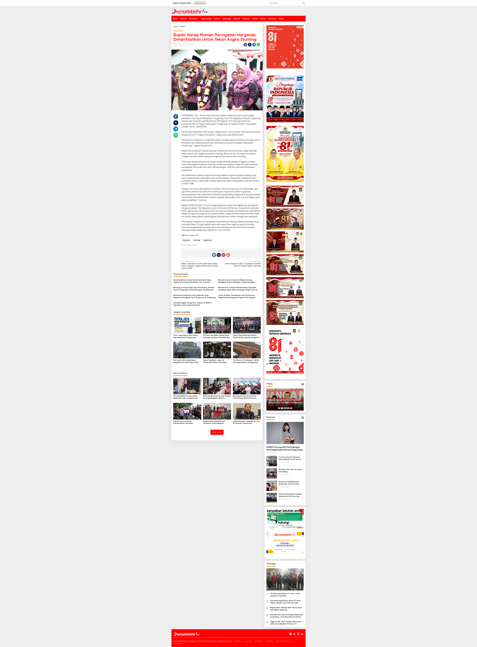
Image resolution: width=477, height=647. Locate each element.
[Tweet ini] (250, 44)
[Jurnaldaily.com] (189, 11)
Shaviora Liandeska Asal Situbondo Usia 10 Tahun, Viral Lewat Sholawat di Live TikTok (290, 483)
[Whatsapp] (258, 44)
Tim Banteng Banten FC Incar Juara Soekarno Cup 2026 (285, 594)
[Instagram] (223, 255)
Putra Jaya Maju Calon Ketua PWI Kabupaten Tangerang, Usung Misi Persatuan (185, 336)
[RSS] (228, 255)
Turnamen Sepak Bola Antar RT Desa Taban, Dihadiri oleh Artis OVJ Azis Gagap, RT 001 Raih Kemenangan (285, 602)
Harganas (178, 30)
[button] (303, 3)
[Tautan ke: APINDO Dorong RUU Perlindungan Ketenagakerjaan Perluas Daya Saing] (285, 433)
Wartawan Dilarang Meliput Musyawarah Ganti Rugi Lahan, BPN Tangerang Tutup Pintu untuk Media (187, 361)
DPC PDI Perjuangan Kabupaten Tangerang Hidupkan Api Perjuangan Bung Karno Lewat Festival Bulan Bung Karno (283, 401)
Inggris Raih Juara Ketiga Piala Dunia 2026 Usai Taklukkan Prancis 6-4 (285, 623)
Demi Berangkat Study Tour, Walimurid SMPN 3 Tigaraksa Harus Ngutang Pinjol (192, 304)
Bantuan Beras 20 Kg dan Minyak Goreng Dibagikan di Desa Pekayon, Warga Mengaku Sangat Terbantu (236, 281)
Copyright (248, 641)
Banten (175, 45)
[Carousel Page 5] (291, 408)
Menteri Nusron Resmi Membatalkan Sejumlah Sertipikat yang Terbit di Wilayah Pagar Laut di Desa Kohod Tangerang (237, 288)
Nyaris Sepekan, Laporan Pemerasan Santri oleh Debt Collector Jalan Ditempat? (214, 361)
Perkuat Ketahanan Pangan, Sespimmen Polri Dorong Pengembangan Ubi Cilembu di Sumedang (290, 495)
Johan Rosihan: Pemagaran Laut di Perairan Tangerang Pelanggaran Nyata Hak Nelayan (236, 296)
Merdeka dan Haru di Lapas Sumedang (290, 470)
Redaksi (238, 641)
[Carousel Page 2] (282, 408)
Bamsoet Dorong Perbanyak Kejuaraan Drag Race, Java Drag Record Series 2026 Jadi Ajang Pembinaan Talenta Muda (286, 616)
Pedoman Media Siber (284, 641)
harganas (186, 240)
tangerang (207, 240)
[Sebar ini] (245, 44)
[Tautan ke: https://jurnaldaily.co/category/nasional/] (302, 417)
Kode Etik (269, 641)
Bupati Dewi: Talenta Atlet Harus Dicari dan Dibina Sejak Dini (286, 609)
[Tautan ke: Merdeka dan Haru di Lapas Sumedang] (271, 473)
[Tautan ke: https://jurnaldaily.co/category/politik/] (302, 384)
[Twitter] (219, 255)
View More (217, 432)
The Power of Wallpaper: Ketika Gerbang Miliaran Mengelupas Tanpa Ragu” (246, 361)
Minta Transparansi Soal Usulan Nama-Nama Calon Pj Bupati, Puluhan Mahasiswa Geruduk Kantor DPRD (199, 264)
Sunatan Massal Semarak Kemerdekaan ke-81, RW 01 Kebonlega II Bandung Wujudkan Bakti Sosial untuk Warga (290, 458)
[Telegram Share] (254, 44)
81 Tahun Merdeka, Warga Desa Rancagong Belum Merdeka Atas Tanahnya (216, 336)
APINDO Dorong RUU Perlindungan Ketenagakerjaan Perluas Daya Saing (284, 448)
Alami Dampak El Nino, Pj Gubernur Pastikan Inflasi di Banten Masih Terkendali (243, 263)
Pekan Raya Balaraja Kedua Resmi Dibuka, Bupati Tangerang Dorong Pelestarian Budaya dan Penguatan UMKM (246, 336)
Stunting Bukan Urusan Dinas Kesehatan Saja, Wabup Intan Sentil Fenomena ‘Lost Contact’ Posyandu (192, 281)
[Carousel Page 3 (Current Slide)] (285, 408)
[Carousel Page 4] (288, 408)
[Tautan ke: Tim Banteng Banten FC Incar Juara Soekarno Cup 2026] (285, 579)
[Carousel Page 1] (279, 408)
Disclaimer (259, 641)
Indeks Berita (178, 643)
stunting (196, 240)
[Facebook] (214, 255)
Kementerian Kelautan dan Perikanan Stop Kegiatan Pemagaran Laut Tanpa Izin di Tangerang (194, 296)
